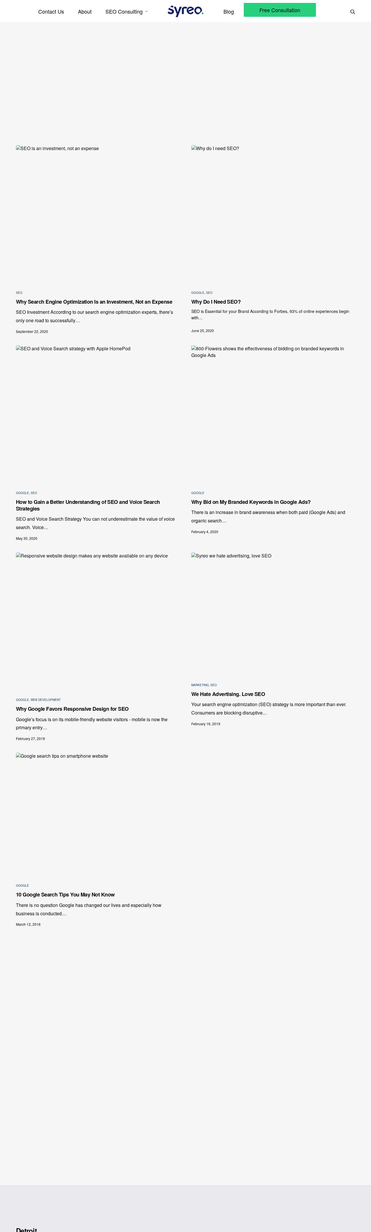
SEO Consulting (124, 11)
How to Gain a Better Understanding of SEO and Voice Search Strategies (88, 505)
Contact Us (51, 11)
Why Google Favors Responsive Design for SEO (72, 709)
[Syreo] (185, 11)
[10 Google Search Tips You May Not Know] (98, 813)
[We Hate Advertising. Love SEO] (273, 613)
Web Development (46, 700)
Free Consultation (279, 10)
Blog (228, 11)
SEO (19, 293)
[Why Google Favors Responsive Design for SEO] (98, 620)
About (85, 11)
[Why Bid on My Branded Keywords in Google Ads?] (273, 413)
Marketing (200, 685)
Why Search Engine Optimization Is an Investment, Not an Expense (94, 301)
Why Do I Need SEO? (216, 301)
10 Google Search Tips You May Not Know (65, 894)
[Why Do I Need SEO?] (273, 213)
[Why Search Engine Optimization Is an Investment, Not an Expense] (98, 213)
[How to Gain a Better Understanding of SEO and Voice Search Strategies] (98, 413)
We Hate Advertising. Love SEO (228, 694)
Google (197, 293)
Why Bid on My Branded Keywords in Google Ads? (251, 502)
